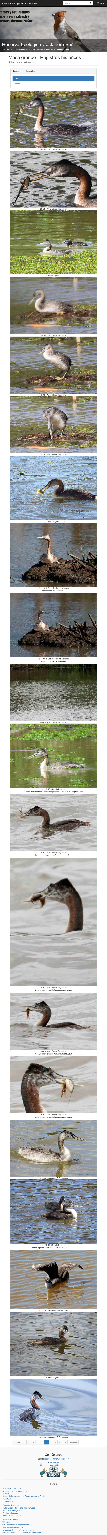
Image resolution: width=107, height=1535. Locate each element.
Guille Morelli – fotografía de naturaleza (18, 1507)
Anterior (17, 1442)
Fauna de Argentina (10, 1505)
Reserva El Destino (10, 1519)
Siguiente (73, 1442)
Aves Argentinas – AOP (12, 1488)
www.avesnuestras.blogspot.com (15, 1527)
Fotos (16, 78)
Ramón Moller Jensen (11, 1515)
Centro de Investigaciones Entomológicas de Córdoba (24, 1496)
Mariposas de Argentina (12, 1510)
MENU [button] (102, 3)
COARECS (6, 1498)
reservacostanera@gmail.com (56, 1458)
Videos (17, 83)
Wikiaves (6, 1522)
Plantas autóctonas (10, 1513)
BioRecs (5, 1493)
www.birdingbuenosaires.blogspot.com (18, 1530)
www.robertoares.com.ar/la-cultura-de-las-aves (21, 1532)
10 (65, 1442)
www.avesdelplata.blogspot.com (15, 1524)
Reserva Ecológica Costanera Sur (19, 3)
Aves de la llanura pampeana (14, 1491)
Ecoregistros (7, 1501)
